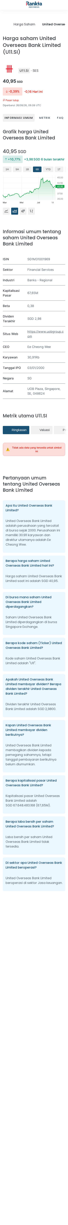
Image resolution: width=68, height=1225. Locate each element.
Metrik (45, 118)
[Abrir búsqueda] (63, 5)
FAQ (60, 118)
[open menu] (5, 5)
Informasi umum (19, 118)
